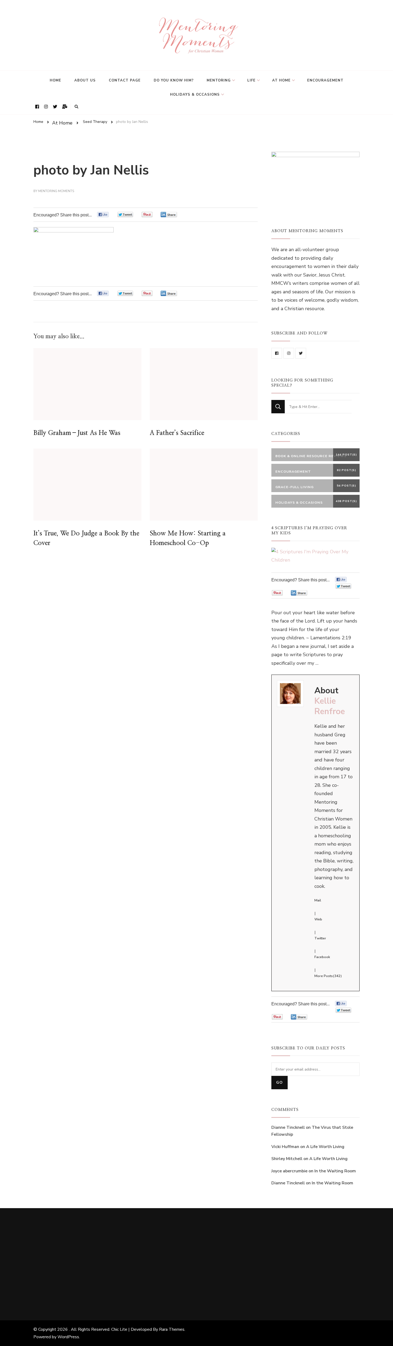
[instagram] (288, 353)
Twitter (320, 938)
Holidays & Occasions (195, 94)
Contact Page (125, 80)
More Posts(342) (328, 976)
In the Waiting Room (335, 1171)
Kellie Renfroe (329, 706)
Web (318, 919)
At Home (281, 80)
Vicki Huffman (285, 1147)
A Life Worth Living (325, 1147)
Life (251, 80)
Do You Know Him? (174, 80)
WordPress (68, 1337)
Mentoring (219, 80)
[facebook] (276, 353)
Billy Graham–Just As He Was (76, 433)
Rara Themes (171, 1329)
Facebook (322, 957)
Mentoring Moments (56, 191)
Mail (317, 900)
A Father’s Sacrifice (177, 433)
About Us (85, 80)
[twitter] (300, 353)
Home (55, 80)
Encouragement (325, 80)
